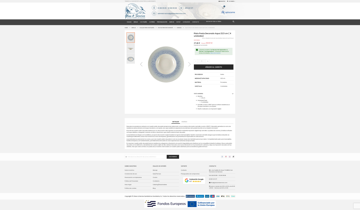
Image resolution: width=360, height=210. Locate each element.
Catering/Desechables (160, 184)
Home (126, 27)
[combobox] (220, 21)
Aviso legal (128, 184)
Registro (222, 1)
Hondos (179, 27)
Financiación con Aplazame (133, 177)
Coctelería (156, 181)
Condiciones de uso (131, 174)
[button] (141, 64)
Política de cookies (130, 188)
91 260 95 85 (162, 8)
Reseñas (184, 122)
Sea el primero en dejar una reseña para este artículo (217, 38)
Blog (154, 188)
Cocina (155, 177)
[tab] (175, 122)
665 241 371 (189, 8)
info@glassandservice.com (218, 183)
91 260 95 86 (172, 8)
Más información (215, 53)
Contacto (184, 170)
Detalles (175, 122)
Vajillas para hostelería (147, 27)
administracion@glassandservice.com (172, 13)
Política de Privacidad (131, 181)
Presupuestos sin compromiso (190, 174)
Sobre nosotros (129, 170)
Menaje (134, 27)
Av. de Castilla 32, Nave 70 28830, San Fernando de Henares (221, 171)
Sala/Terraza (157, 174)
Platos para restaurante (165, 27)
